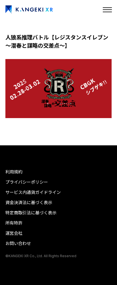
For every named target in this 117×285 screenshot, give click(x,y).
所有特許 (13, 223)
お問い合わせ (18, 243)
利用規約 (13, 172)
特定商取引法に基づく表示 (31, 212)
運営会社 (13, 233)
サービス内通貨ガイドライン (33, 192)
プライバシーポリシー (26, 182)
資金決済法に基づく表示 (28, 202)
